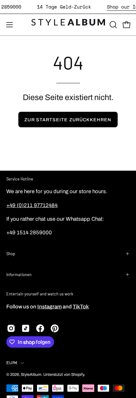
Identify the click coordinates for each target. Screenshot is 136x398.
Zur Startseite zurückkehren (67, 119)
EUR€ (11, 363)
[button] (112, 24)
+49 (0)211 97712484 (32, 205)
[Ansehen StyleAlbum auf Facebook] (40, 328)
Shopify (77, 374)
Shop (10, 253)
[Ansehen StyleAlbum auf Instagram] (11, 328)
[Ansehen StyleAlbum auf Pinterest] (54, 328)
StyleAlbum (31, 374)
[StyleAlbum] (68, 25)
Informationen (19, 274)
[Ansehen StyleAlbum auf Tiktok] (25, 328)
